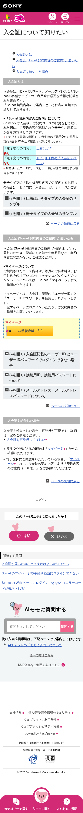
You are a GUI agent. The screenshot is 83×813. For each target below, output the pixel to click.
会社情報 (15, 712)
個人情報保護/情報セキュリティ (50, 712)
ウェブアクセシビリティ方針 (40, 726)
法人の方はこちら (41, 655)
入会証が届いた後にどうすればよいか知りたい (35, 563)
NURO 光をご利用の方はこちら (39, 664)
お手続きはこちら (41, 331)
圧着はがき (44, 148)
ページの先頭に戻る (65, 223)
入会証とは (24, 54)
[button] (77, 18)
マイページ (56, 448)
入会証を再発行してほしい (26, 439)
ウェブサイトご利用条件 (40, 719)
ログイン (41, 499)
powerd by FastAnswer (40, 733)
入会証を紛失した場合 (32, 71)
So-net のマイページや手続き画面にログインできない (40, 573)
